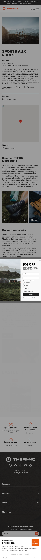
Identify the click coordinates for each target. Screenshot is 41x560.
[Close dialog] (40, 260)
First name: (25, 276)
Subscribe (31, 294)
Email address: (25, 271)
